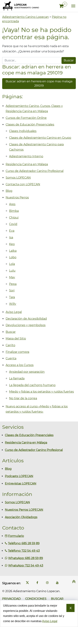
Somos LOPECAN (18, 177)
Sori (12, 290)
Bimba (14, 211)
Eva (11, 230)
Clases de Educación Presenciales (30, 124)
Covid (13, 224)
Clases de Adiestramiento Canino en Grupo (40, 137)
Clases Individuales (22, 131)
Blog (9, 191)
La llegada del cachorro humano (32, 385)
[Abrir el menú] (72, 6)
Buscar (11, 332)
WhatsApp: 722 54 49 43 (25, 565)
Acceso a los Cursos (20, 365)
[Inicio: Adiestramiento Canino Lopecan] (21, 5)
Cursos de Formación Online (26, 118)
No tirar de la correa (23, 398)
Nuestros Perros (17, 197)
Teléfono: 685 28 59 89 (24, 543)
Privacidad (11, 598)
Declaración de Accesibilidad (26, 318)
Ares (12, 204)
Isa (11, 237)
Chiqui (14, 217)
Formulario (16, 536)
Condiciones (35, 598)
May (12, 277)
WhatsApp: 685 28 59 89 (25, 558)
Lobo (12, 257)
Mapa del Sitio (16, 338)
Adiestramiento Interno (26, 156)
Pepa (13, 284)
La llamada (16, 378)
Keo (12, 244)
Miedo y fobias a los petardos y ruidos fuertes (41, 391)
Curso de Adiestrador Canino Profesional (34, 171)
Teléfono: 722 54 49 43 (24, 550)
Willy (12, 304)
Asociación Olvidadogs (21, 517)
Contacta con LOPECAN (23, 184)
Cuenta (11, 358)
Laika (13, 250)
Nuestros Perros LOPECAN (24, 509)
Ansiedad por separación (27, 371)
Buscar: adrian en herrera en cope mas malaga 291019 (39, 83)
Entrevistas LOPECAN (20, 483)
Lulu (12, 270)
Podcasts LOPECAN (19, 476)
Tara (12, 297)
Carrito (10, 345)
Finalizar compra (17, 352)
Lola (12, 264)
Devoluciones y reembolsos (26, 325)
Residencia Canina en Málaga (27, 164)
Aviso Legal (14, 312)
